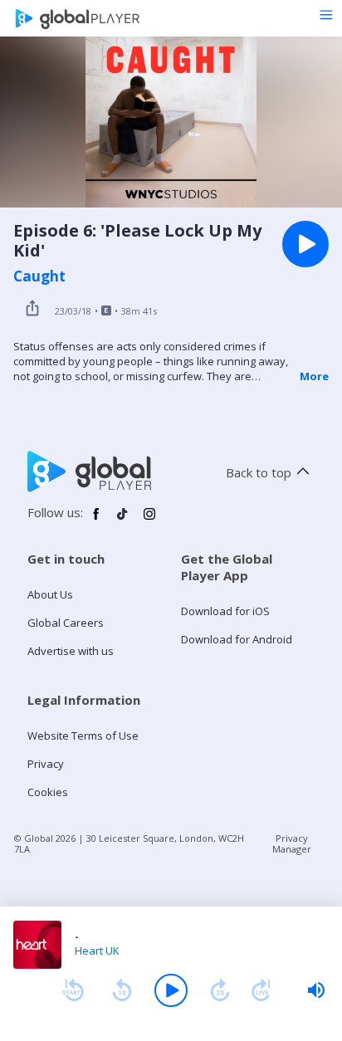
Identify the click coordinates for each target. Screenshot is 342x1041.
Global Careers (65, 622)
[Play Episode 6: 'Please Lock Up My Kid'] (305, 244)
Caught (39, 276)
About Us (50, 594)
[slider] (316, 990)
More (314, 376)
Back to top (258, 472)
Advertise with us (70, 650)
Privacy (45, 763)
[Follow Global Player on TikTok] (122, 520)
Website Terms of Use (83, 735)
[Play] (171, 990)
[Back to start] (73, 990)
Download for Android (236, 639)
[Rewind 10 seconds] (122, 990)
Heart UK (97, 950)
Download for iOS (225, 611)
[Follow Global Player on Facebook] (96, 520)
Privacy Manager (291, 843)
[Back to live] (261, 990)
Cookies (47, 791)
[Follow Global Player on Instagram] (149, 520)
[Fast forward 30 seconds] (220, 990)
